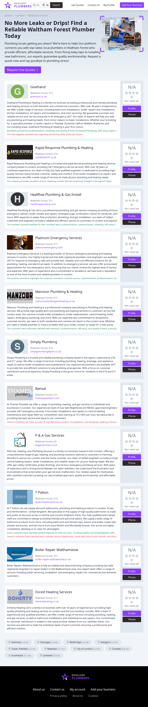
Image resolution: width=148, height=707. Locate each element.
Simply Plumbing (43, 342)
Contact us (57, 689)
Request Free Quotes (21, 70)
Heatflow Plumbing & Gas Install (55, 194)
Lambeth (51, 655)
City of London (88, 648)
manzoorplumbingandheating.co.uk (55, 301)
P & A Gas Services (49, 435)
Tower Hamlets (23, 648)
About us (39, 689)
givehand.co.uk (38, 96)
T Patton (41, 492)
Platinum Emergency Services (58, 238)
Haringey (49, 642)
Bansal (40, 388)
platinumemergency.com (49, 247)
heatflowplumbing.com (43, 204)
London (20, 15)
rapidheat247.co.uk (45, 157)
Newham (56, 648)
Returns (78, 695)
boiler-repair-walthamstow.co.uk (53, 559)
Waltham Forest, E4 (45, 441)
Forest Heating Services (53, 592)
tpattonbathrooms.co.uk (48, 502)
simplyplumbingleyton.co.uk (45, 351)
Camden (120, 648)
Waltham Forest (38, 15)
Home (8, 15)
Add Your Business (132, 5)
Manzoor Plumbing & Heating (58, 291)
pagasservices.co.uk (46, 445)
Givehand (38, 87)
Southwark (21, 655)
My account (77, 689)
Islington (109, 642)
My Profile (109, 5)
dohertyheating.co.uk (47, 601)
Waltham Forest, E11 (46, 394)
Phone (131, 114)
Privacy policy (58, 695)
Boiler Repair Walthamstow (56, 549)
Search (56, 5)
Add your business (103, 689)
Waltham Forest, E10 (46, 153)
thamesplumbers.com (47, 398)
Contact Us (94, 5)
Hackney (19, 642)
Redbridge (79, 642)
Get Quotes (77, 5)
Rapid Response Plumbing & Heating (64, 147)
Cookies (93, 695)
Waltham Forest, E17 (41, 93)
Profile (131, 108)
